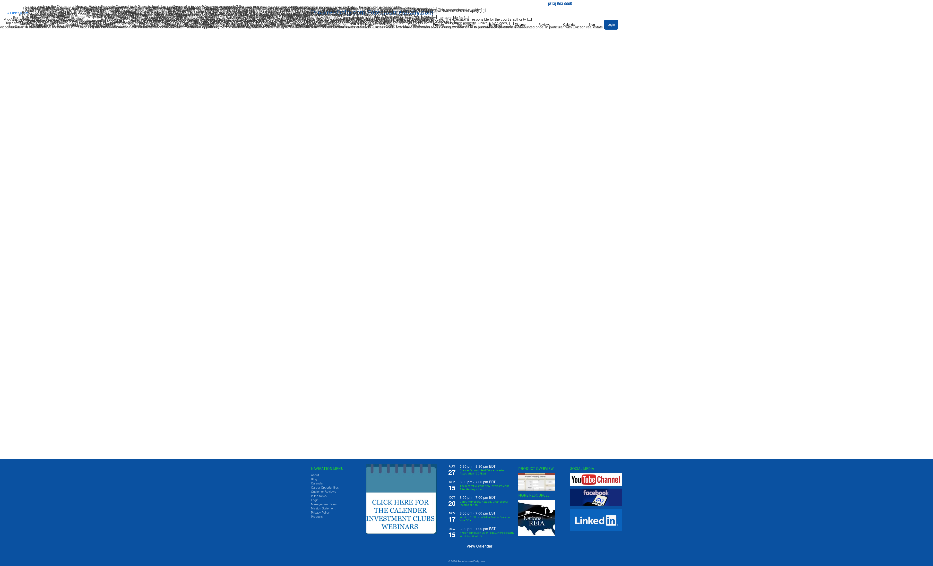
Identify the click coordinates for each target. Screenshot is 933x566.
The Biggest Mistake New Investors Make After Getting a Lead (484, 487)
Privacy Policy (320, 512)
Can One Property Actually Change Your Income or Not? (484, 503)
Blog (314, 479)
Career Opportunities (325, 487)
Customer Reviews (323, 491)
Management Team (324, 504)
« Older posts (18, 13)
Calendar (317, 483)
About (315, 475)
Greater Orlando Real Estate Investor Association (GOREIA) (482, 471)
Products (317, 516)
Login (315, 500)
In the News (319, 496)
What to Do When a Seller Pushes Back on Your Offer (485, 518)
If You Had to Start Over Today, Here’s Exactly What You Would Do (487, 534)
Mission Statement (323, 508)
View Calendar (479, 546)
